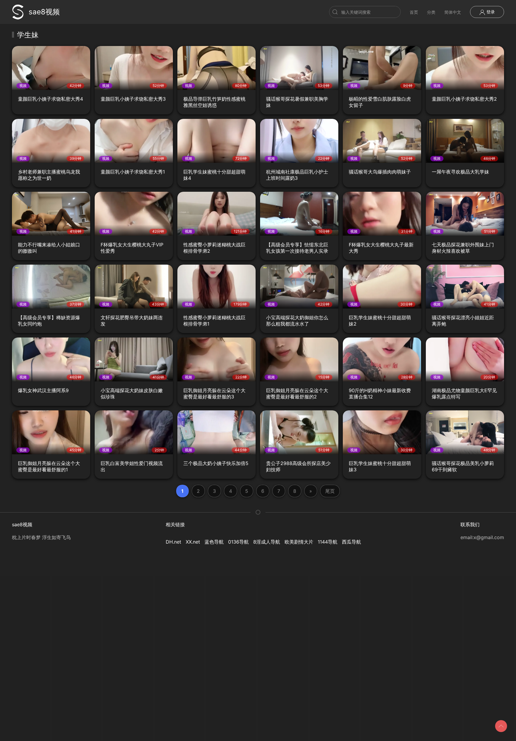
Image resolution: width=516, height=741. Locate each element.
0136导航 (238, 542)
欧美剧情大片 (299, 542)
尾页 (330, 491)
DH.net (173, 542)
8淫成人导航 (266, 542)
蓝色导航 (214, 542)
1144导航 (327, 542)
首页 (414, 12)
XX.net (193, 542)
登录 (490, 11)
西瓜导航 (351, 542)
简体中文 (452, 12)
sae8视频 (44, 11)
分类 (431, 12)
